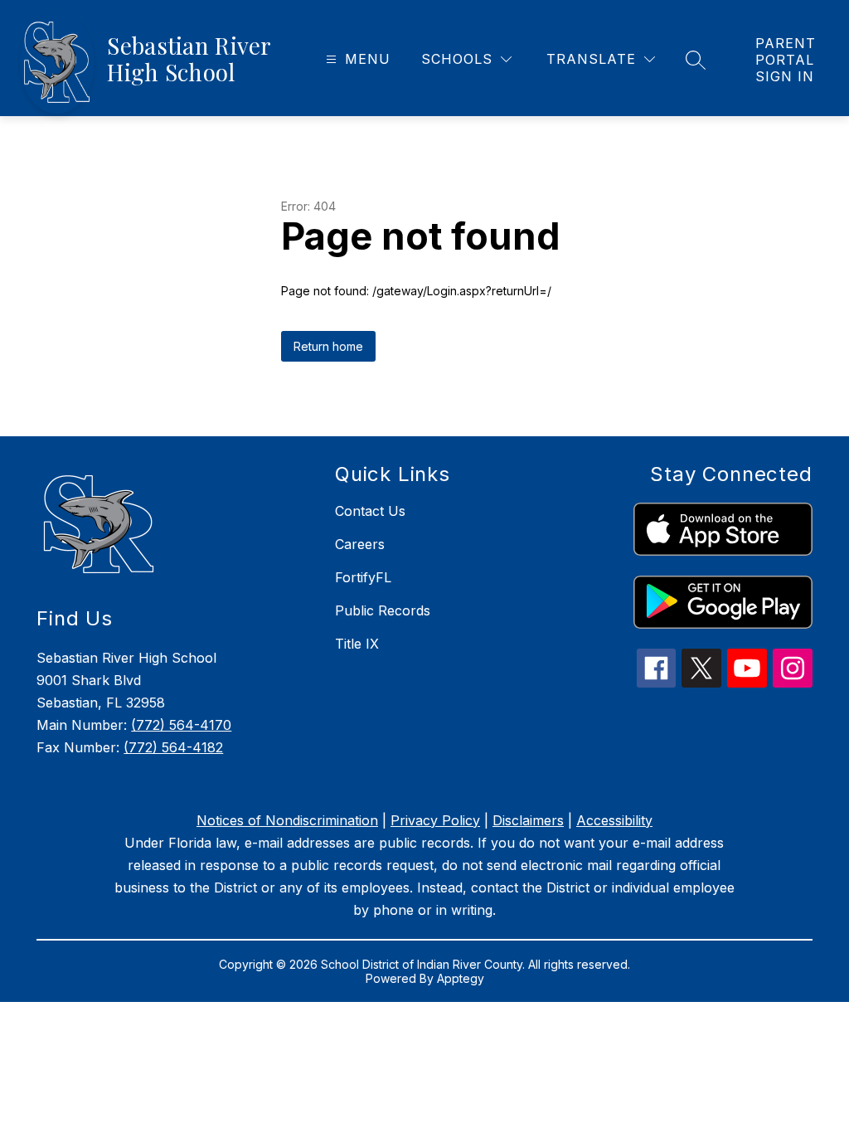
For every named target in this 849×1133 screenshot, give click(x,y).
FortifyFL (363, 577)
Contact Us (370, 511)
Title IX (357, 643)
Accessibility (614, 820)
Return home (328, 346)
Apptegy (460, 978)
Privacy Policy (435, 820)
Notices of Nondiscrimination (287, 820)
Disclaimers (528, 820)
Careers (360, 544)
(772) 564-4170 (181, 725)
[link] (785, 60)
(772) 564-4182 (173, 747)
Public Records (382, 610)
